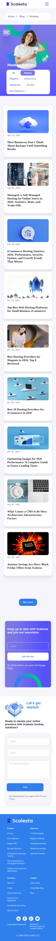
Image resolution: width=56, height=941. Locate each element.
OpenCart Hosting (37, 853)
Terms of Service (14, 893)
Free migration (13, 838)
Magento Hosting (37, 838)
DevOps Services (14, 848)
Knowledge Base (37, 888)
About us (10, 883)
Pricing (10, 833)
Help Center (35, 883)
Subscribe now (28, 656)
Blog (22, 16)
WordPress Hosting (38, 848)
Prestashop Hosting (38, 843)
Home (11, 16)
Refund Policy (13, 910)
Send (25, 787)
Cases (9, 888)
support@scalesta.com (16, 924)
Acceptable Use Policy (16, 905)
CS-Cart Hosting (37, 833)
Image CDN (12, 843)
